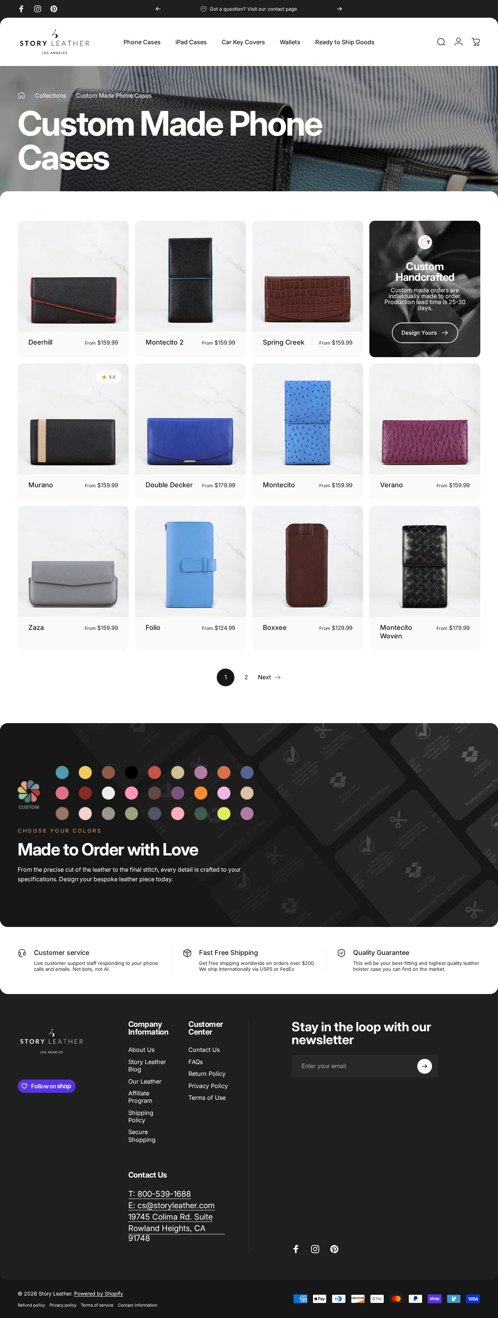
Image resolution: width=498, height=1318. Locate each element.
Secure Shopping (142, 1135)
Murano (40, 485)
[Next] (339, 9)
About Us (141, 1049)
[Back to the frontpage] (21, 95)
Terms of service (97, 1305)
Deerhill (40, 342)
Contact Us (204, 1049)
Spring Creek (283, 342)
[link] (425, 332)
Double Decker (169, 485)
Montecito (279, 485)
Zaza (36, 627)
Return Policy (207, 1073)
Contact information (137, 1305)
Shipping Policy (140, 1116)
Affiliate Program (140, 1096)
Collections (50, 95)
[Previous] (158, 9)
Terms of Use (207, 1097)
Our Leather (144, 1081)
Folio (153, 627)
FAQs (195, 1061)
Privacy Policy (208, 1085)
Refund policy (31, 1305)
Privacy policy (62, 1305)
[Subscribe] (424, 1066)
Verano (391, 485)
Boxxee (275, 627)
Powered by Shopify (98, 1293)
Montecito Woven (396, 631)
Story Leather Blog (147, 1065)
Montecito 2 (165, 342)
